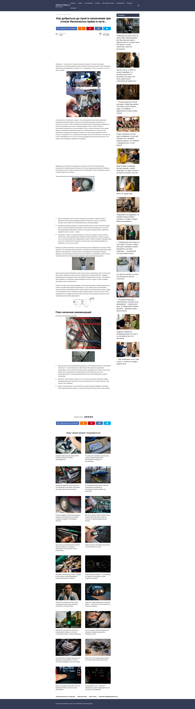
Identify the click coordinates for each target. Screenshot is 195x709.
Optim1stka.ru (63, 5)
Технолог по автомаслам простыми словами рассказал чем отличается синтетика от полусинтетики (67, 604)
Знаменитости (120, 3)
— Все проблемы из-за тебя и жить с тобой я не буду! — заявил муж (128, 361)
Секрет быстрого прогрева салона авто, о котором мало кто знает (97, 546)
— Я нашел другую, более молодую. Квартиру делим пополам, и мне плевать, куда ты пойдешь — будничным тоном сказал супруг (127, 107)
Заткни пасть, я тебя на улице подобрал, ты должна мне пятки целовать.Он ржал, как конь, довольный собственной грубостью (126, 75)
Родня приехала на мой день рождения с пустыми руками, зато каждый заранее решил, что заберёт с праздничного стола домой (128, 139)
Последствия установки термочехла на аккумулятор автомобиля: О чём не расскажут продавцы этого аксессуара (68, 659)
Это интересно (89, 3)
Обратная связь (82, 696)
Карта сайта (92, 696)
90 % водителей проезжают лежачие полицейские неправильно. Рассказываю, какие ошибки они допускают (96, 488)
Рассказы (129, 3)
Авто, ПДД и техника (108, 3)
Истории (97, 3)
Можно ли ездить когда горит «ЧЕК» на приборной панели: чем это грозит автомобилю (68, 687)
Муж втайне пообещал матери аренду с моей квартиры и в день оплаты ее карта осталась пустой (127, 169)
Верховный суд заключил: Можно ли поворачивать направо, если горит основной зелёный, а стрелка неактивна (68, 632)
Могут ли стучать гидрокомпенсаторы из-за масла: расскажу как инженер (97, 659)
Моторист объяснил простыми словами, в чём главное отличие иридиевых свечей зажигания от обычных (68, 576)
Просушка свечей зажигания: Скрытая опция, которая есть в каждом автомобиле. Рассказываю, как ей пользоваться (68, 547)
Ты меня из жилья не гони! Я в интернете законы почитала (127, 276)
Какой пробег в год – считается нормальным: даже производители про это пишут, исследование (97, 687)
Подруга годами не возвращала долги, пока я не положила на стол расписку (127, 335)
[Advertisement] (83, 50)
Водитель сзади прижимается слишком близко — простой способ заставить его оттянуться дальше (97, 604)
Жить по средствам (125, 194)
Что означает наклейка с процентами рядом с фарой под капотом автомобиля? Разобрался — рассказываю (97, 458)
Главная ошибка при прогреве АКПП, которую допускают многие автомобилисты (67, 457)
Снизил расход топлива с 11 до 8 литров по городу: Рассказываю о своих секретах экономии (97, 576)
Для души (73, 8)
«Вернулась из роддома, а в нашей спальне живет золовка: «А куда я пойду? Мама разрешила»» (128, 218)
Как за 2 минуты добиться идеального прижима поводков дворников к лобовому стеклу (97, 632)
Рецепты (73, 3)
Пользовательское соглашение (65, 696)
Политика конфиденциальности (108, 696)
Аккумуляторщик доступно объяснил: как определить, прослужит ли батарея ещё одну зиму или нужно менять (68, 487)
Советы (80, 3)
